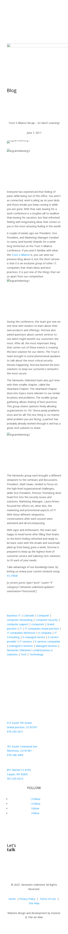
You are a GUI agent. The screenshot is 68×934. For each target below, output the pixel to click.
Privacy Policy (27, 899)
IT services (25, 641)
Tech (23, 654)
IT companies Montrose (21, 632)
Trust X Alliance (21, 254)
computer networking (20, 620)
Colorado (28, 615)
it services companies (47, 641)
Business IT (13, 615)
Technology (36, 654)
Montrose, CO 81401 (19, 750)
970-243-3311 (15, 731)
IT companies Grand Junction (42, 628)
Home (12, 899)
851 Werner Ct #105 (19, 770)
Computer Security (47, 620)
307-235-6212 (15, 778)
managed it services (21, 646)
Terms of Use (48, 899)
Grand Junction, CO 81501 (22, 727)
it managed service (33, 637)
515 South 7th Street (19, 723)
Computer (43, 615)
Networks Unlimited (18, 650)
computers (37, 624)
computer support (17, 624)
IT (20, 628)
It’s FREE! (12, 575)
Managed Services (46, 646)
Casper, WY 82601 (17, 774)
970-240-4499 (15, 755)
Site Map (34, 903)
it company (44, 632)
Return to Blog (23, 603)
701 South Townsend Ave (22, 746)
